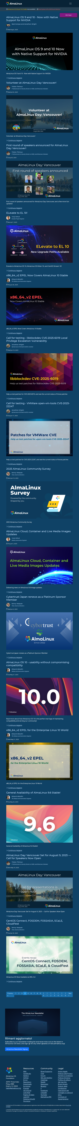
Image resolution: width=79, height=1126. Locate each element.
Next (70, 994)
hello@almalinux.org (13, 1088)
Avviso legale (62, 1071)
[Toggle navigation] (70, 3)
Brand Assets (63, 1084)
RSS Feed (68, 15)
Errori (25, 1080)
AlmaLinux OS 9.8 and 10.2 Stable (17, 9)
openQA (26, 1097)
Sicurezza (26, 1101)
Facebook (44, 1090)
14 (58, 994)
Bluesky (43, 1086)
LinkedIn (44, 1093)
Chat (42, 1074)
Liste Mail (26, 1093)
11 (47, 994)
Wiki (24, 1071)
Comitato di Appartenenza (63, 1098)
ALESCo (26, 1076)
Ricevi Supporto (46, 1071)
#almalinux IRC (46, 1097)
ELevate (26, 1088)
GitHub (26, 1078)
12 (50, 994)
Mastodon (44, 1084)
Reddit (43, 1082)
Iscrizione (26, 1086)
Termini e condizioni (65, 1076)
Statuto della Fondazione (62, 1087)
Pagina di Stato (28, 1095)
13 (54, 994)
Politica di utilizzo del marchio (64, 1081)
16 (65, 994)
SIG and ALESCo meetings (46, 1079)
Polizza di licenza (64, 1078)
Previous (10, 994)
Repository (27, 1082)
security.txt (27, 1090)
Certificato (27, 1074)
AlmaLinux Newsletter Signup (17, 1049)
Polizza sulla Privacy (65, 1074)
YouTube (44, 1095)
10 (43, 994)
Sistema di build (29, 1099)
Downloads (27, 1084)
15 (61, 994)
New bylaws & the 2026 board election (49, 9)
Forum (43, 1076)
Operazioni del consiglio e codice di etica (65, 1092)
